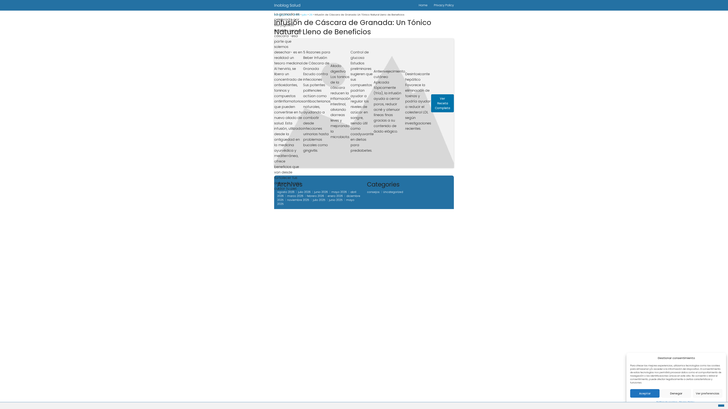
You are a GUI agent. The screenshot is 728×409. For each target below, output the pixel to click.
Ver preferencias (707, 393)
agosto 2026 (285, 192)
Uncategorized (393, 192)
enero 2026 (335, 196)
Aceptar (645, 393)
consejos (373, 192)
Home (423, 5)
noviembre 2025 (298, 200)
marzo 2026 (295, 196)
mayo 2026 (339, 192)
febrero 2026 (315, 196)
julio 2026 (304, 192)
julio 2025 (319, 200)
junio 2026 (321, 192)
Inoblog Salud (287, 5)
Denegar (676, 393)
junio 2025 (336, 200)
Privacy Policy (444, 5)
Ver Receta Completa (442, 103)
